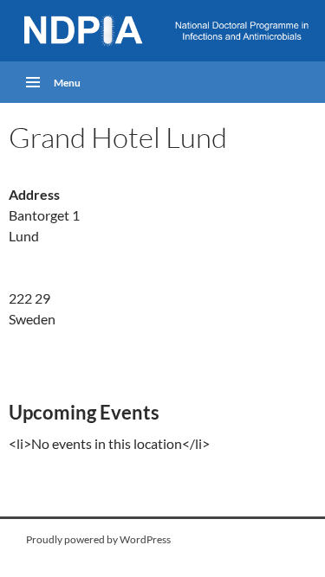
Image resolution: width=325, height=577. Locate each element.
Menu (67, 82)
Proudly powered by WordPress (98, 539)
